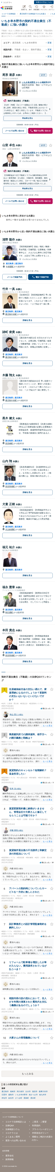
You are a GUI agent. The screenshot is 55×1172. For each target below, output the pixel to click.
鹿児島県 (9, 263)
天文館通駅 (10, 529)
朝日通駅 (9, 612)
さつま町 (18, 1098)
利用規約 (36, 1125)
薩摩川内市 (43, 1091)
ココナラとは (11, 1133)
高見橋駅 (9, 443)
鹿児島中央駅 (11, 314)
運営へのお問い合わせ (15, 1140)
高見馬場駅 (10, 486)
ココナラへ (7, 2)
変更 (50, 43)
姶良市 (11, 1098)
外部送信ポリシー (40, 1133)
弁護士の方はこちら (44, 2)
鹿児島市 (19, 263)
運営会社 (9, 1155)
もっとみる (27, 1073)
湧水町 (33, 1098)
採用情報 (9, 1159)
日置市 (4, 1095)
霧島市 (11, 1095)
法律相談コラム (12, 1129)
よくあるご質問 (12, 1137)
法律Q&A (9, 1125)
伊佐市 (4, 1098)
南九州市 (42, 1095)
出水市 (28, 1091)
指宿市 (34, 1091)
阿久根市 (20, 1091)
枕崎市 (12, 1091)
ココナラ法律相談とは (15, 1122)
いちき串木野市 (29, 82)
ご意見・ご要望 (39, 1122)
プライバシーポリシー (42, 1129)
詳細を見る (27, 320)
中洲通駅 (10, 266)
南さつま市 (33, 1095)
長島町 (26, 1098)
